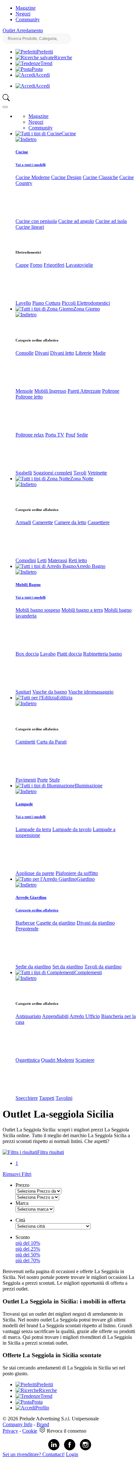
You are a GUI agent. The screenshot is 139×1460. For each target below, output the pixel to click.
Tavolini (64, 1098)
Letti (42, 560)
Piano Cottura (46, 303)
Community (28, 19)
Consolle (25, 353)
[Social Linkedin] (53, 1448)
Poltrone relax (30, 434)
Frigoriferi (54, 265)
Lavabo (48, 654)
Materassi (57, 560)
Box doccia (27, 654)
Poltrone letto (29, 396)
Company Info (17, 1424)
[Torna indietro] (26, 139)
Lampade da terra (33, 829)
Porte (42, 780)
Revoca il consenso (66, 1431)
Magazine (26, 8)
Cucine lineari (30, 227)
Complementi (88, 972)
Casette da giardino (55, 923)
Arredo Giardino (31, 897)
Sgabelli (24, 472)
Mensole (24, 391)
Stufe (54, 780)
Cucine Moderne (33, 177)
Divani (42, 353)
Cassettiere (99, 522)
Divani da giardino (96, 923)
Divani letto (62, 353)
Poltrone (110, 391)
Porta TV (54, 434)
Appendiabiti (55, 1016)
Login (72, 1454)
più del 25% (28, 1249)
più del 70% (28, 1260)
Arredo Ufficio (85, 1016)
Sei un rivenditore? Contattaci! (34, 1454)
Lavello (23, 303)
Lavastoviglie (79, 265)
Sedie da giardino (33, 966)
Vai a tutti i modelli (31, 165)
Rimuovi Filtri (17, 1174)
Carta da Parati (52, 741)
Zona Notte (81, 478)
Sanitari (23, 692)
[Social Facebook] (69, 1448)
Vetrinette (97, 472)
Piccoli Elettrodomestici (86, 303)
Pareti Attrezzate (84, 391)
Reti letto (78, 560)
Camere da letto (70, 522)
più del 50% (28, 1254)
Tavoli (79, 472)
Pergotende (27, 928)
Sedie (82, 434)
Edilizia (64, 697)
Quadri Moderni (57, 1060)
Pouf (70, 434)
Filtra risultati (50, 1152)
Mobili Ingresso (50, 391)
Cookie (29, 1431)
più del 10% (28, 1243)
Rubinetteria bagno (102, 654)
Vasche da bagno (49, 692)
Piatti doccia (69, 654)
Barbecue (25, 923)
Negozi (23, 13)
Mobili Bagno (28, 584)
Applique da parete (35, 873)
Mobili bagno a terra (82, 610)
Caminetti (25, 741)
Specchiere (27, 1098)
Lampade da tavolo (71, 829)
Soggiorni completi (52, 472)
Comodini (26, 560)
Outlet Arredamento (23, 30)
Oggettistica (28, 1060)
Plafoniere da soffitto (77, 873)
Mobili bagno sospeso (38, 610)
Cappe (22, 265)
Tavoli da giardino (103, 966)
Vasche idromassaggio (90, 692)
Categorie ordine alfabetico (37, 910)
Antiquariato (28, 1016)
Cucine (68, 133)
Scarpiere (84, 1060)
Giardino (86, 879)
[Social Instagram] (85, 1448)
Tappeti (46, 1098)
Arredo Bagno (90, 566)
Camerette (42, 522)
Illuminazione (88, 785)
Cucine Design (66, 177)
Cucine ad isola (111, 221)
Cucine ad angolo (76, 221)
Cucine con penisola (36, 221)
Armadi (23, 522)
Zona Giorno (86, 309)
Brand (43, 1424)
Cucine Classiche (100, 177)
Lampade (24, 804)
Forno (36, 265)
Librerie (83, 353)
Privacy (10, 1431)
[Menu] (5, 107)
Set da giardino (67, 966)
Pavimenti (26, 780)
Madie (99, 353)
